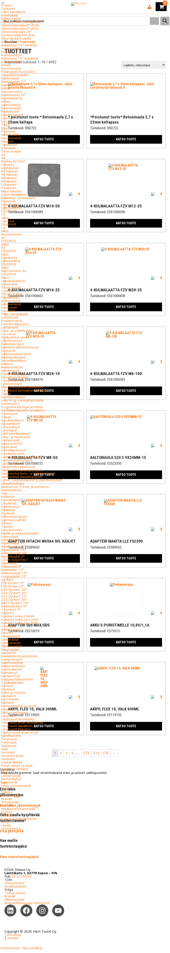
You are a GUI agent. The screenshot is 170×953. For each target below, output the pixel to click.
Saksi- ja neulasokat (16, 785)
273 (86, 753)
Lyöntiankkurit (11, 383)
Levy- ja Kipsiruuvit (15, 437)
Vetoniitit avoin (12, 755)
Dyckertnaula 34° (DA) (18, 35)
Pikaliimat (8, 510)
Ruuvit (6, 709)
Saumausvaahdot (14, 520)
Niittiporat (9, 745)
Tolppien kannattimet (17, 679)
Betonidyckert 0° (14, 606)
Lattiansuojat (11, 775)
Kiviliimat (7, 496)
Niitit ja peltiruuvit (14, 712)
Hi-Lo (5, 121)
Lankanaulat (10, 639)
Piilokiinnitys (10, 297)
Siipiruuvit (8, 350)
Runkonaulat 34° (13, 95)
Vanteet (7, 686)
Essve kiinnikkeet (14, 194)
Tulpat (6, 393)
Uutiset (6, 812)
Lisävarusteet (11, 530)
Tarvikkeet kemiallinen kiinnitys (24, 390)
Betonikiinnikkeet (14, 360)
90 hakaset (9, 174)
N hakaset (8, 181)
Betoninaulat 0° (13, 556)
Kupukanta (9, 257)
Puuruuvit (8, 131)
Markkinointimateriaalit (18, 808)
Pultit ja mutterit (13, 692)
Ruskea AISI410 (13, 161)
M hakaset (9, 178)
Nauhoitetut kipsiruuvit (18, 466)
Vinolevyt (8, 689)
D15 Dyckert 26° (14, 599)
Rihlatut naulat (12, 646)
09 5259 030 (21, 876)
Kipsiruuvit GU (12, 443)
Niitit (4, 749)
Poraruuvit (9, 739)
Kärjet (6, 772)
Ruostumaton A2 (14, 271)
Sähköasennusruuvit (16, 354)
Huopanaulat (10, 636)
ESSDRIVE (8, 211)
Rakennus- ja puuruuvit (18, 197)
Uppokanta (9, 204)
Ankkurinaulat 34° (14, 553)
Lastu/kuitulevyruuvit (17, 460)
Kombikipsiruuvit (13, 450)
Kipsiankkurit (10, 423)
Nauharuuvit (10, 111)
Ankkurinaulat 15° (14, 573)
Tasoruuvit (9, 413)
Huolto (6, 825)
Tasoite (7, 526)
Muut (5, 128)
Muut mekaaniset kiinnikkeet (22, 387)
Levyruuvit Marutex (16, 729)
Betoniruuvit (10, 370)
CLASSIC (7, 290)
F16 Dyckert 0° (12, 586)
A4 (3, 158)
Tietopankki (10, 802)
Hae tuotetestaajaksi (19, 856)
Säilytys (7, 792)
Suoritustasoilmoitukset (19, 818)
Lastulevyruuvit (12, 463)
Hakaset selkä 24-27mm (20, 623)
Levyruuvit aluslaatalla (17, 719)
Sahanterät (9, 782)
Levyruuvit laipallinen (16, 725)
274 (96, 753)
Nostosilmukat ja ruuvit (18, 706)
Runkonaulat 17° (13, 543)
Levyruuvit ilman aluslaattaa (22, 722)
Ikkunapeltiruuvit (13, 357)
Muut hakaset (11, 191)
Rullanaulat (9, 41)
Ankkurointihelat (13, 666)
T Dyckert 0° (11, 609)
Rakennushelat (12, 662)
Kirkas (5, 51)
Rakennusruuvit (12, 344)
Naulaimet (8, 652)
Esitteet (7, 805)
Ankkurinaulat (11, 18)
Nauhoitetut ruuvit (15, 337)
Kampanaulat (11, 642)
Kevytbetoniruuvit (15, 377)
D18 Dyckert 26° (14, 589)
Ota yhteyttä (12, 831)
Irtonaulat (8, 626)
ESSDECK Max (12, 294)
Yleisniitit (8, 759)
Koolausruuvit (11, 320)
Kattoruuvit (9, 317)
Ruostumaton (11, 55)
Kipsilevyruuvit (12, 114)
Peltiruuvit (9, 742)
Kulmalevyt (9, 672)
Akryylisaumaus (12, 483)
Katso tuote (126, 139)
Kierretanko (10, 699)
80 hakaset (9, 171)
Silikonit (6, 523)
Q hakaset (9, 184)
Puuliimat (8, 513)
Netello (12, 938)
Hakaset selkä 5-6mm (18, 616)
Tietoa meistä (15, 893)
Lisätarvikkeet (11, 762)
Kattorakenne (11, 669)
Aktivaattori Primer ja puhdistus (25, 486)
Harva (5, 118)
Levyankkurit (10, 427)
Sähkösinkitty (11, 104)
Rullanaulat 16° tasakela (19, 45)
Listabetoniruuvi (13, 380)
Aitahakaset (10, 168)
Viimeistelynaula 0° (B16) (20, 28)
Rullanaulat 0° (11, 566)
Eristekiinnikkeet (13, 373)
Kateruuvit (9, 307)
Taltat (5, 789)
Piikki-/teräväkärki (14, 314)
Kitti (4, 493)
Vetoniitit (8, 752)
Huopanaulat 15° (14, 576)
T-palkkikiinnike (12, 682)
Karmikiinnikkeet (13, 397)
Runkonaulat (10, 78)
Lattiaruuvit (9, 327)
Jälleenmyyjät (11, 795)
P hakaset (8, 188)
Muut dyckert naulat (16, 38)
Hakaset (7, 164)
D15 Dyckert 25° (14, 596)
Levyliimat (8, 503)
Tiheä (5, 124)
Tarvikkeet (9, 144)
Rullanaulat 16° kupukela (19, 58)
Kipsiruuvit (9, 447)
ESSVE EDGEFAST (14, 559)
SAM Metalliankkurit (15, 433)
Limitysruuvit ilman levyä (19, 732)
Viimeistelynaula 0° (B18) (20, 25)
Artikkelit (7, 815)
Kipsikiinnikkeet (12, 420)
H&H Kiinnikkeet (13, 12)
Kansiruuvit (9, 284)
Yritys (5, 822)
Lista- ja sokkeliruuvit (17, 330)
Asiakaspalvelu (15, 886)
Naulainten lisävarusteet (19, 656)
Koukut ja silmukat (15, 769)
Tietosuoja (12, 934)
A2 (3, 154)
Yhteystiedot (11, 828)
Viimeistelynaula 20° (16, 31)
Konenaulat (9, 15)
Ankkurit (7, 363)
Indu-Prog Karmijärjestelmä (22, 400)
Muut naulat (10, 649)
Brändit (6, 798)
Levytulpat (9, 430)
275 (106, 753)
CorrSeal (7, 221)
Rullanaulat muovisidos (18, 71)
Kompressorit (11, 659)
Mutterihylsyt (11, 779)
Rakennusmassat (14, 516)
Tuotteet (8, 8)
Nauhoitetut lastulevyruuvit (21, 476)
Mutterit (7, 702)
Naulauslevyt (11, 676)
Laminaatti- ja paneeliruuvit (21, 456)
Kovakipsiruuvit (12, 453)
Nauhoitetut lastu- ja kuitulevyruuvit (28, 473)
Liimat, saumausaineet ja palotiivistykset (31, 480)
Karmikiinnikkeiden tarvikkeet (23, 410)
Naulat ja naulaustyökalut (20, 533)
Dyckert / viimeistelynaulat (21, 21)
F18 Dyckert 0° (12, 583)
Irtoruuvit (8, 148)
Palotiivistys (10, 506)
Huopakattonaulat (14, 75)
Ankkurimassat (12, 367)
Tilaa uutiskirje (31, 948)
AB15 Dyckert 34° (15, 603)
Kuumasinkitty (11, 48)
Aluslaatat (8, 696)
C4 (3, 227)
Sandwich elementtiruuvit (20, 347)
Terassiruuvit (11, 151)
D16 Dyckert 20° (14, 593)
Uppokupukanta (13, 280)
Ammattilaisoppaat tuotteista (26, 903)
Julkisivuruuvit (11, 304)
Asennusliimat (11, 490)
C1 (3, 214)
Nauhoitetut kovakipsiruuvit (21, 470)
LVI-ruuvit (8, 334)
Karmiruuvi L (10, 403)
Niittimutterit (11, 735)
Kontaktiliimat (11, 500)
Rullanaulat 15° (12, 569)
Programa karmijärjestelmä (22, 407)
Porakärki (8, 310)
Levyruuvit (9, 715)
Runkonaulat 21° (13, 81)
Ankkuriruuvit (10, 300)
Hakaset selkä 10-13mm (20, 619)
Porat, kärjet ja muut (17, 765)
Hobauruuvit (10, 440)
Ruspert (7, 141)
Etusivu (6, 5)
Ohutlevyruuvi (11, 340)
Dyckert (7, 579)
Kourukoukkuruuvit (15, 324)
